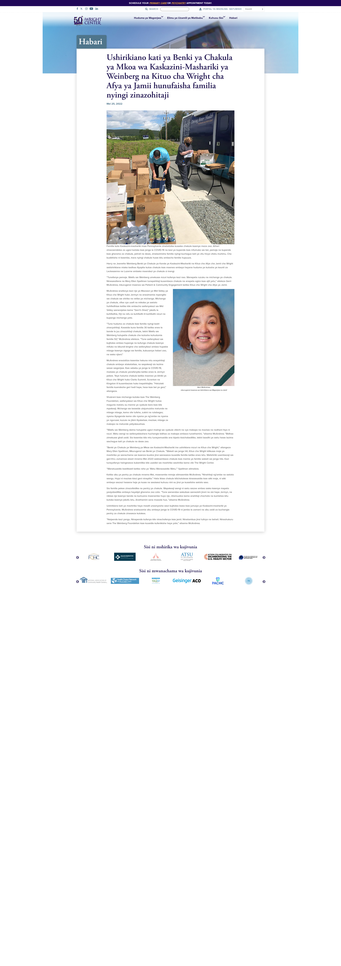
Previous (77, 557)
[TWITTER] (82, 9)
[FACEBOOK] (78, 9)
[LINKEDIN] (97, 9)
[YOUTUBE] (92, 9)
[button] (148, 18)
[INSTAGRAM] (87, 9)
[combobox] (254, 9)
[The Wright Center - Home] (88, 20)
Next (263, 557)
